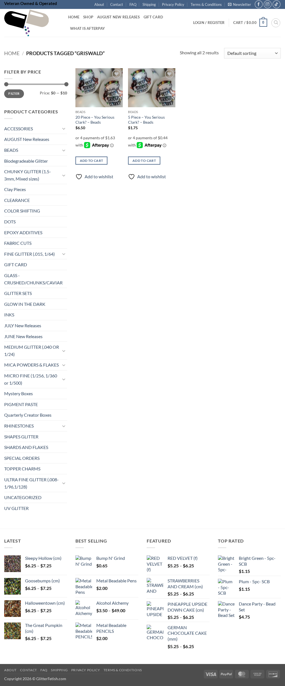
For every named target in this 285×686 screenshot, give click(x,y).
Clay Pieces (15, 189)
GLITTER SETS (18, 293)
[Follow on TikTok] (276, 4)
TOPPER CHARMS (22, 469)
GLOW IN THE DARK (24, 304)
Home (73, 17)
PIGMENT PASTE (21, 404)
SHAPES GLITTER (21, 436)
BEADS (11, 150)
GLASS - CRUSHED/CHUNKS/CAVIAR (33, 279)
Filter (13, 94)
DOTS (10, 221)
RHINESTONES (19, 425)
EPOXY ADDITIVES (23, 232)
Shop (88, 17)
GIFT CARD (15, 264)
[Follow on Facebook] (259, 4)
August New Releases (118, 17)
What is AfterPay (87, 28)
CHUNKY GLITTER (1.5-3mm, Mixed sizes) (27, 175)
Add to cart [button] (91, 160)
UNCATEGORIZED (22, 497)
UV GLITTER (16, 508)
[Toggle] (63, 128)
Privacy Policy (173, 4)
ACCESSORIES (18, 128)
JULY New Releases (22, 325)
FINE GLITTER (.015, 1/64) (29, 254)
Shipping (149, 4)
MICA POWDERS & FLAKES (31, 365)
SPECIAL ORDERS (22, 458)
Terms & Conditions (206, 4)
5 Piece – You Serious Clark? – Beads (146, 120)
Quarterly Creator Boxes (27, 415)
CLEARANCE (17, 200)
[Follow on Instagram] (268, 4)
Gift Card (153, 17)
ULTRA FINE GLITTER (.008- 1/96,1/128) (31, 483)
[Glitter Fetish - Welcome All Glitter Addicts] (32, 22)
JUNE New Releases (23, 336)
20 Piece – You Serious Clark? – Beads (94, 120)
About (99, 4)
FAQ (132, 4)
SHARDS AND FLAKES (26, 447)
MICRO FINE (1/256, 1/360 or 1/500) (30, 379)
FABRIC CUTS (17, 243)
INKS (9, 315)
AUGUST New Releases (26, 139)
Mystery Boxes (18, 393)
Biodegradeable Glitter (26, 160)
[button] (239, 4)
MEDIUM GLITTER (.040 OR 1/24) (31, 351)
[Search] (275, 22)
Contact (116, 4)
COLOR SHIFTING (22, 211)
